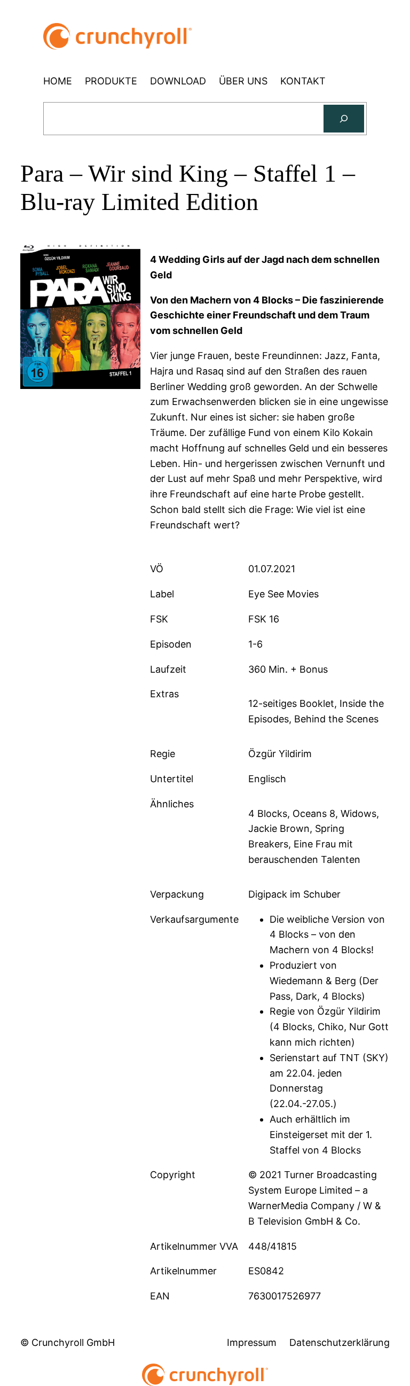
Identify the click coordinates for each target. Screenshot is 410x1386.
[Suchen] (344, 119)
